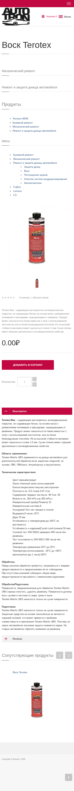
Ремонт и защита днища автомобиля (34, 130)
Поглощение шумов (35, 174)
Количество (8, 381)
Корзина (51, 16)
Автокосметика (32, 182)
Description (20, 411)
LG (15, 194)
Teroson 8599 (20, 118)
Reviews (17, 638)
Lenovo (17, 191)
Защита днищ (32, 166)
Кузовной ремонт (23, 122)
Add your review (40, 297)
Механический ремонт (26, 126)
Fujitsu (17, 186)
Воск (26, 170)
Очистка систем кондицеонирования (45, 179)
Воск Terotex (20, 672)
